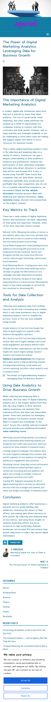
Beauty (6, 588)
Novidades (7, 616)
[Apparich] (25, 15)
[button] (47, 34)
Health (6, 612)
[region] (25, 676)
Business (6, 597)
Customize (25, 688)
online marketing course (14, 431)
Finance (6, 602)
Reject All (25, 696)
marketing (15, 543)
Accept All (25, 680)
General (6, 607)
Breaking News (9, 592)
